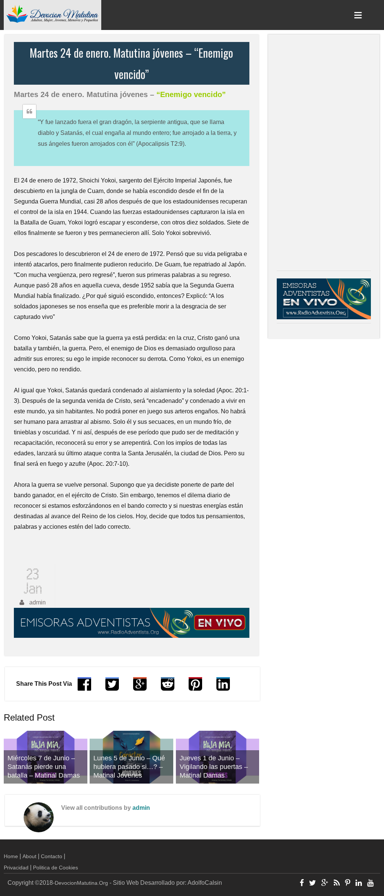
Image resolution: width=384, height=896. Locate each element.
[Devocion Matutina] (52, 13)
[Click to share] (140, 687)
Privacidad (16, 868)
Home (11, 856)
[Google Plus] (324, 884)
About (29, 856)
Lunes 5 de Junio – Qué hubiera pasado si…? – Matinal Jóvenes (129, 766)
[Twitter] (312, 884)
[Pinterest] (347, 884)
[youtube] (370, 884)
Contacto (51, 856)
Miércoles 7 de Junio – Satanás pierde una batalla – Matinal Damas (44, 766)
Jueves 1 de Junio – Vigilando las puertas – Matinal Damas (214, 766)
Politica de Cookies (55, 868)
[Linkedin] (359, 884)
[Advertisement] (324, 154)
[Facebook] (302, 884)
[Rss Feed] (337, 884)
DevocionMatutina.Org (81, 883)
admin (141, 808)
